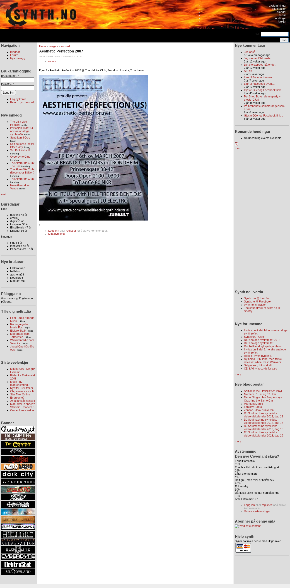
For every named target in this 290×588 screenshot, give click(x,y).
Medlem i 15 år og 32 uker (260, 394)
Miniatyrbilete (56, 234)
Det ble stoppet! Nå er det (259, 64)
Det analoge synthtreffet (258, 343)
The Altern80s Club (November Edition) (22, 171)
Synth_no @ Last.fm (256, 298)
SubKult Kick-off (20, 150)
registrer (71, 230)
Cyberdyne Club (20, 156)
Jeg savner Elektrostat (257, 58)
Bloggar (15, 52)
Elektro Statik (18, 330)
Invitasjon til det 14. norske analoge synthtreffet (22, 131)
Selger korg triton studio (258, 365)
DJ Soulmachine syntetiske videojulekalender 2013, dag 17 (263, 421)
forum (282, 15)
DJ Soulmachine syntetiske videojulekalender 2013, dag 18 (263, 415)
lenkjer (282, 21)
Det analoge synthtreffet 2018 (262, 340)
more (238, 374)
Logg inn (53, 230)
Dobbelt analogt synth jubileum (263, 346)
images (53, 46)
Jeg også (249, 52)
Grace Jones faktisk (22, 410)
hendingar (280, 18)
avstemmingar (277, 5)
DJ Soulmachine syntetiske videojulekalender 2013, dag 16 (263, 427)
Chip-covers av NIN (22, 391)
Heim (42, 46)
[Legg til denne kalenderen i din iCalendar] (237, 145)
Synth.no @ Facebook (257, 301)
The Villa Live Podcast (18, 123)
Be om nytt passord (22, 102)
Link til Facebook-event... (259, 77)
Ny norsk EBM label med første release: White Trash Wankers (263, 360)
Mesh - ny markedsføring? (19, 383)
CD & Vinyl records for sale (260, 368)
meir (4, 194)
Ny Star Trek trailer (21, 388)
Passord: (7, 83)
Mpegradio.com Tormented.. (19, 335)
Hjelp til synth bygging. (258, 355)
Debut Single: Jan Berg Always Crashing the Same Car (263, 399)
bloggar (281, 12)
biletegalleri (279, 8)
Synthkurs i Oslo (20, 137)
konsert (65, 46)
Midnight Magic (253, 403)
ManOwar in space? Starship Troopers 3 (22, 405)
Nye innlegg (17, 58)
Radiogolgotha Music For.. (19, 326)
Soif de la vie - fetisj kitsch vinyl (22, 145)
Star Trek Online (20, 394)
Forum (14, 55)
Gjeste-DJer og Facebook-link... (263, 90)
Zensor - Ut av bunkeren (259, 410)
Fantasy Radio (253, 407)
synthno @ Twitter (255, 304)
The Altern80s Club (22, 179)
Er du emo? (17, 397)
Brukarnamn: (10, 75)
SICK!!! (248, 71)
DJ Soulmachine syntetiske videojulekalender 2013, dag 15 (263, 434)
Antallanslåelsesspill (23, 400)
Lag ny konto (18, 99)
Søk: (258, 34)
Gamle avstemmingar (257, 511)
